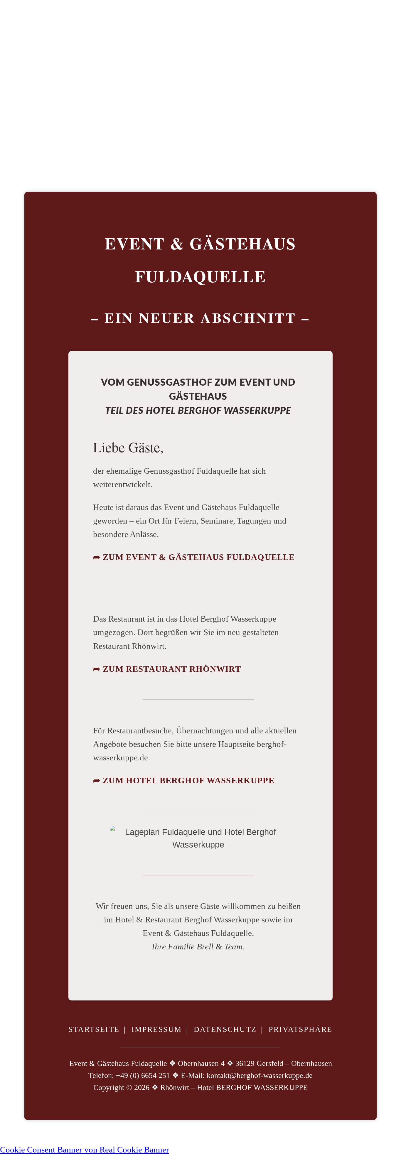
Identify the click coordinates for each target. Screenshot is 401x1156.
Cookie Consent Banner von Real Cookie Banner (84, 1149)
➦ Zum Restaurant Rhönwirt (167, 669)
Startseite (94, 1029)
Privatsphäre (301, 1029)
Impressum (157, 1029)
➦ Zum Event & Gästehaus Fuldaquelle (194, 557)
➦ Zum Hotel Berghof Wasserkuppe (183, 780)
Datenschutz (225, 1029)
